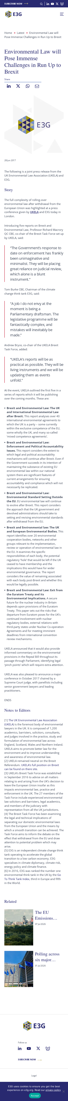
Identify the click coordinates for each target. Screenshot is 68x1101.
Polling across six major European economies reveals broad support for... (47, 957)
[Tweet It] (18, 86)
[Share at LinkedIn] (9, 86)
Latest (20, 33)
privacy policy (53, 1090)
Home (8, 33)
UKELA (34, 212)
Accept (35, 1095)
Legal (34, 1075)
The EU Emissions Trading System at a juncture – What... (49, 915)
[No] (63, 1091)
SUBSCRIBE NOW (13, 3)
